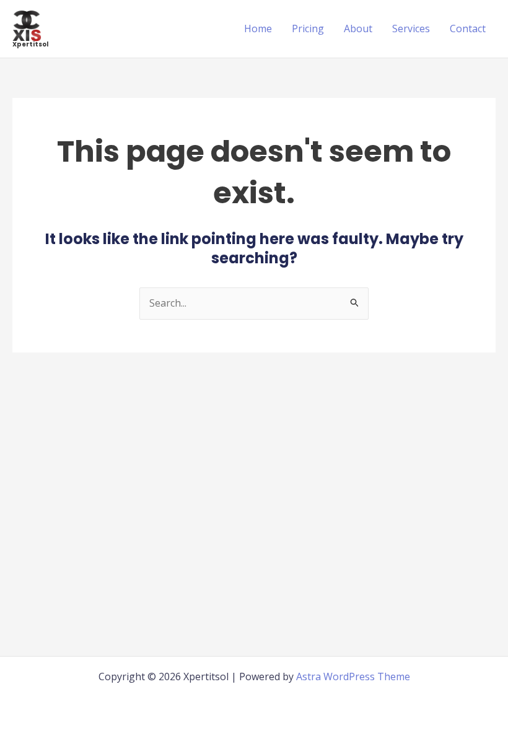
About (358, 28)
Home (258, 28)
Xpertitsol (30, 44)
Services (411, 28)
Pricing (308, 28)
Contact (468, 28)
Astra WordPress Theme (353, 676)
